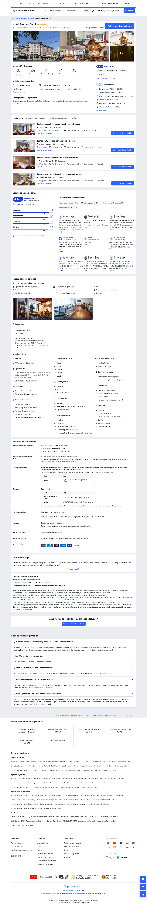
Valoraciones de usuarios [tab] (35, 118)
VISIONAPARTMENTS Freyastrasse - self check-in (79, 821)
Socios (66, 850)
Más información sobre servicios (21, 850)
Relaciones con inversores (72, 843)
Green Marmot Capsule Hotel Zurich (55, 761)
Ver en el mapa (101, 110)
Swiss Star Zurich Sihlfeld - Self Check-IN (24, 770)
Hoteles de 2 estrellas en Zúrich (21, 778)
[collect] (143, 879)
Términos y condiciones (45, 854)
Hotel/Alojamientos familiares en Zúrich (45, 787)
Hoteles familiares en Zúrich (90, 787)
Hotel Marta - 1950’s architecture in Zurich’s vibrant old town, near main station (66, 770)
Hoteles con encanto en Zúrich (115, 778)
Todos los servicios (19, 92)
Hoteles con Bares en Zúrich (93, 783)
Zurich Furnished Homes (70, 766)
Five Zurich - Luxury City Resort (90, 766)
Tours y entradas (77, 4)
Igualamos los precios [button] (96, 28)
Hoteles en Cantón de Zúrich (93, 715)
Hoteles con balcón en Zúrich (20, 787)
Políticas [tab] (74, 118)
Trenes (54, 4)
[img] (36, 46)
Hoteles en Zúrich (111, 715)
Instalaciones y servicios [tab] (58, 118)
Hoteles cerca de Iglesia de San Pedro (23, 808)
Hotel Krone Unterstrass (34, 761)
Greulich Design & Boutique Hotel (22, 825)
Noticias (40, 846)
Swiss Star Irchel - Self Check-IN (79, 761)
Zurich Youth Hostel (17, 761)
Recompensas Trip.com (71, 846)
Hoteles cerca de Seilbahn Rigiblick (67, 795)
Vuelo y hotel (43, 4)
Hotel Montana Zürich (122, 766)
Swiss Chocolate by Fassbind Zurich (118, 761)
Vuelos (22, 4)
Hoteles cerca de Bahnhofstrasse (112, 795)
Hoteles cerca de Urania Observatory (23, 800)
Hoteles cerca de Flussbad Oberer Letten (76, 800)
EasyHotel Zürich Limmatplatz (37, 817)
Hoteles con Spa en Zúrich (34, 783)
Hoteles (32, 4)
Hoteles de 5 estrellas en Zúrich (54, 783)
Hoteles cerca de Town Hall (90, 795)
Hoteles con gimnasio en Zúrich (114, 783)
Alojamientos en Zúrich (74, 783)
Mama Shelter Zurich (77, 817)
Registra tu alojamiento (71, 854)
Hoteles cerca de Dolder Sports (98, 804)
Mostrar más (17, 103)
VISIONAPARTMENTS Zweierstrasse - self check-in (28, 821)
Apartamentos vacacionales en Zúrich (90, 778)
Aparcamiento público (22, 287)
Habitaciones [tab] (18, 118)
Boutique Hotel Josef (18, 817)
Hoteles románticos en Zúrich (69, 787)
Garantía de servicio (17, 846)
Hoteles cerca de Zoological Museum (50, 808)
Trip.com (58, 715)
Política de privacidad (44, 857)
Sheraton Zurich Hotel (53, 821)
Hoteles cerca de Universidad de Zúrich (52, 804)
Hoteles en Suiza (76, 715)
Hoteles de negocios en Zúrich (66, 778)
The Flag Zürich (108, 766)
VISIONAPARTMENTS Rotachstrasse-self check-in (101, 817)
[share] (143, 887)
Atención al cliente (17, 843)
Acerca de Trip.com (43, 843)
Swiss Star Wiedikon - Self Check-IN (106, 770)
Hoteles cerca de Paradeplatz (76, 804)
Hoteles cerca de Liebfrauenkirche (43, 795)
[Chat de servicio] (143, 894)
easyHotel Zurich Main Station (58, 817)
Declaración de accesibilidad (46, 861)
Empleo (40, 850)
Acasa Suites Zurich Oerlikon (106, 821)
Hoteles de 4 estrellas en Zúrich (44, 778)
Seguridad (67, 857)
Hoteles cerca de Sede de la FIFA (103, 800)
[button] (87, 4)
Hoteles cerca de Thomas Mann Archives (24, 804)
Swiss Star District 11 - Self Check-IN (48, 766)
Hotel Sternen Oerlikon (26, 24)
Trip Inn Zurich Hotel (98, 761)
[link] (110, 3)
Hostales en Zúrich (17, 783)
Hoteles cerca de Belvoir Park (20, 795)
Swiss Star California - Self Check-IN (23, 766)
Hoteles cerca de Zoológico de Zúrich (49, 800)
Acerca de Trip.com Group (45, 864)
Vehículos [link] (63, 4)
